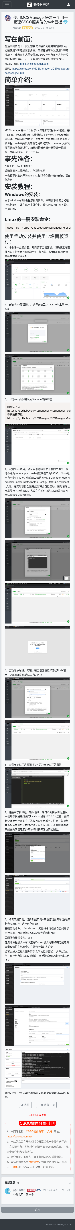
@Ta (38, 1190)
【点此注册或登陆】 (37, 1115)
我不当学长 (19, 1190)
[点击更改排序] (69, 1182)
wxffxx (17, 27)
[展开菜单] (7, 4)
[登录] (68, 4)
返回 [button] (37, 1209)
